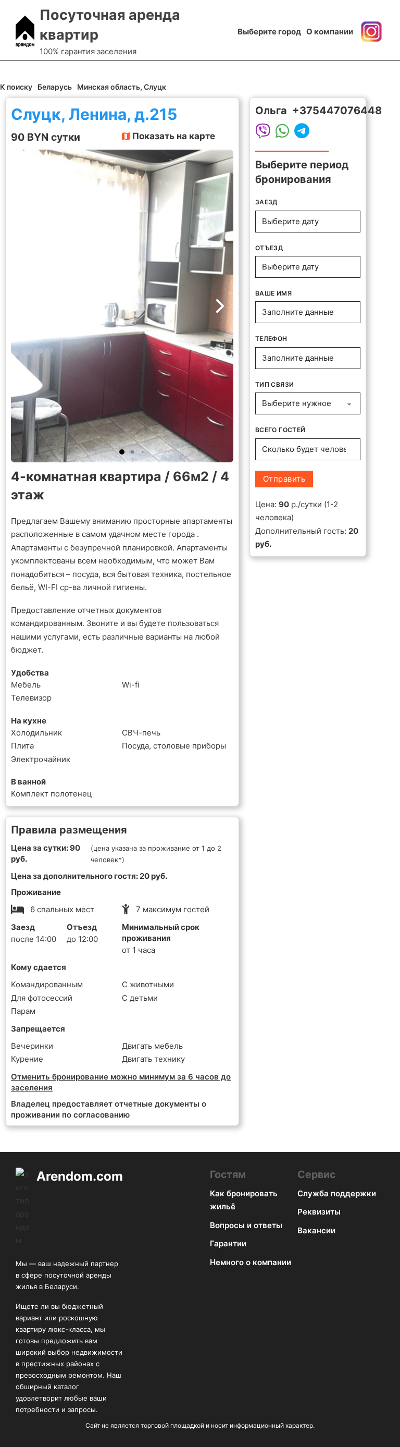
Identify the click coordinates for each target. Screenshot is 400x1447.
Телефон (271, 338)
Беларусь (55, 86)
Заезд (266, 202)
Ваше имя (273, 293)
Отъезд (269, 248)
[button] (121, 452)
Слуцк (155, 86)
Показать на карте (173, 136)
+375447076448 (337, 110)
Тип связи (274, 384)
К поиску (16, 86)
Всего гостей (280, 430)
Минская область (108, 86)
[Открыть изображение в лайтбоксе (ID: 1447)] (122, 306)
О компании (329, 31)
